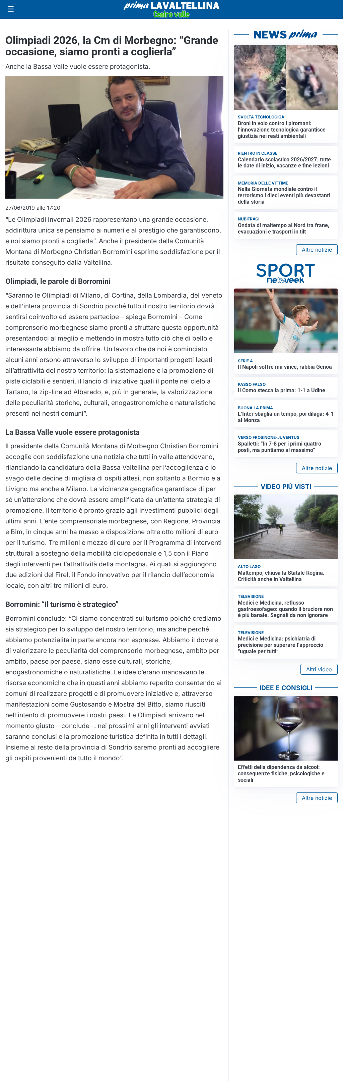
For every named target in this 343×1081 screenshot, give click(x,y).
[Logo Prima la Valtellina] (171, 9)
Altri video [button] (319, 669)
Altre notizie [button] (317, 249)
